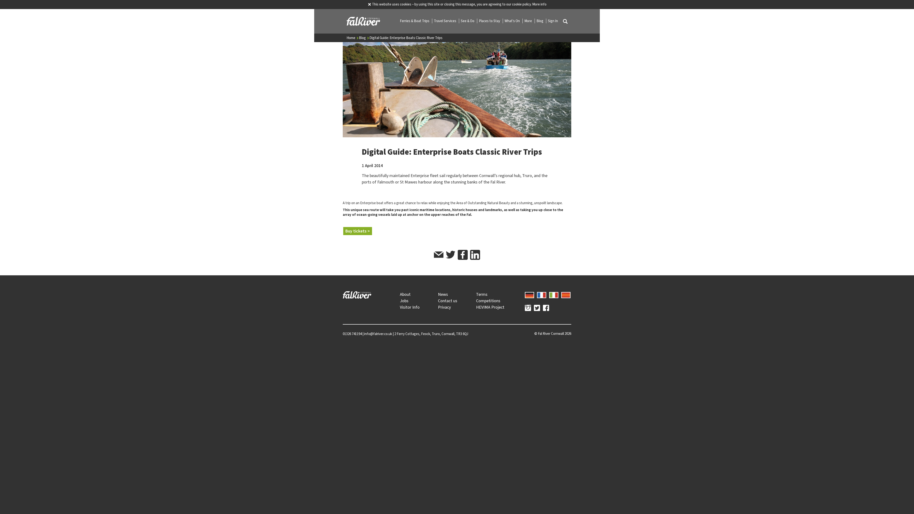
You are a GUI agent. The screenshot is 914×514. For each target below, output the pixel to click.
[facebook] (463, 255)
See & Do (468, 21)
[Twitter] (537, 309)
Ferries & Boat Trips (415, 21)
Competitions (488, 301)
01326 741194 (352, 333)
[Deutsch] (529, 294)
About (405, 294)
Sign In (553, 21)
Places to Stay (490, 21)
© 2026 (552, 333)
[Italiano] (553, 294)
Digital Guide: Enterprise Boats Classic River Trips (405, 37)
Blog (540, 21)
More (528, 21)
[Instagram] (528, 309)
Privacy (444, 307)
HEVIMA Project (490, 307)
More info (539, 4)
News (443, 294)
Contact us (447, 301)
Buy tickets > (357, 231)
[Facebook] (546, 309)
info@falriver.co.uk (378, 333)
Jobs (404, 301)
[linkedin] (475, 255)
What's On (513, 21)
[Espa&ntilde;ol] (566, 294)
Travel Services (445, 21)
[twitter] (450, 255)
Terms (481, 294)
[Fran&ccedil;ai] (541, 294)
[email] (438, 255)
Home (351, 37)
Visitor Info (410, 307)
